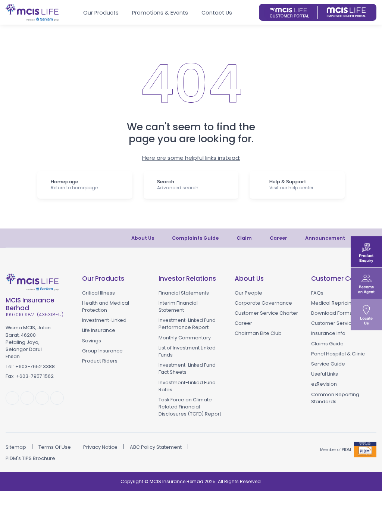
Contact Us (216, 12)
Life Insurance (98, 330)
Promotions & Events (160, 12)
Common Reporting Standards (335, 398)
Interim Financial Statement (178, 306)
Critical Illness (98, 293)
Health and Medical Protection (105, 306)
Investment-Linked (104, 320)
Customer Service (333, 323)
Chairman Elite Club (258, 333)
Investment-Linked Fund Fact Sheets (187, 368)
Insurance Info (328, 333)
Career (278, 238)
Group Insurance (102, 351)
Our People (248, 293)
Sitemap (16, 447)
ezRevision (324, 384)
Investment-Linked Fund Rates (187, 386)
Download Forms (331, 313)
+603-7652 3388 (35, 366)
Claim (244, 238)
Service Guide (328, 364)
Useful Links (324, 374)
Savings (91, 341)
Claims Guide (327, 343)
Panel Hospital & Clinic (338, 354)
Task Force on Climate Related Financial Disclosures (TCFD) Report (190, 407)
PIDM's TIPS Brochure (30, 458)
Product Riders (100, 361)
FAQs (317, 293)
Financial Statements (184, 293)
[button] (250, 12)
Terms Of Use (54, 447)
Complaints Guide (195, 238)
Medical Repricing (333, 303)
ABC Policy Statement (156, 447)
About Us (142, 238)
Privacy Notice (100, 447)
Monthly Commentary (185, 338)
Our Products (101, 12)
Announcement (325, 238)
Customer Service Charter (266, 313)
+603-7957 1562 (35, 376)
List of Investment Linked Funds (187, 351)
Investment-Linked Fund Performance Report (187, 323)
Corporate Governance (263, 303)
